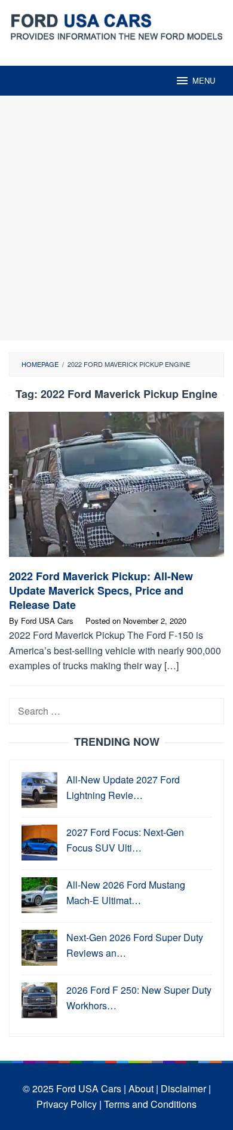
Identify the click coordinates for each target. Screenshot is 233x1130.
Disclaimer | (186, 1088)
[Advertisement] (116, 218)
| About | (141, 1088)
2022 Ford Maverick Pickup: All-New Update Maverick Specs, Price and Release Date (101, 590)
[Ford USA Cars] (116, 25)
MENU (203, 80)
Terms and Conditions (150, 1104)
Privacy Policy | (69, 1104)
